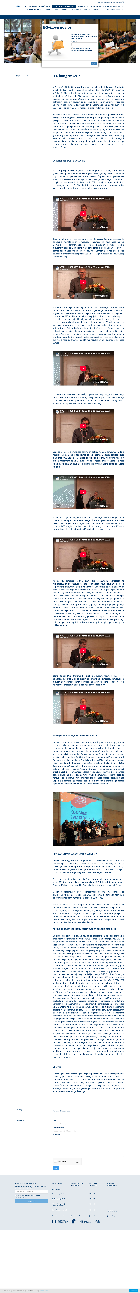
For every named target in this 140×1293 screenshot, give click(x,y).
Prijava (94, 63)
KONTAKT (96, 9)
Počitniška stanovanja (115, 9)
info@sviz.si (119, 6)
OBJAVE (56, 9)
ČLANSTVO (87, 9)
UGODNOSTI (65, 9)
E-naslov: (74, 41)
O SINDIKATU (76, 9)
